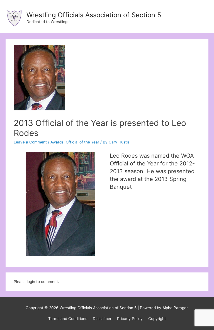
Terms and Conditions (67, 318)
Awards (57, 142)
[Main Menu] (202, 17)
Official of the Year (82, 142)
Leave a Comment (30, 142)
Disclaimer (102, 318)
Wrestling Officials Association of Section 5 (93, 15)
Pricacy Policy (130, 318)
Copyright (157, 318)
